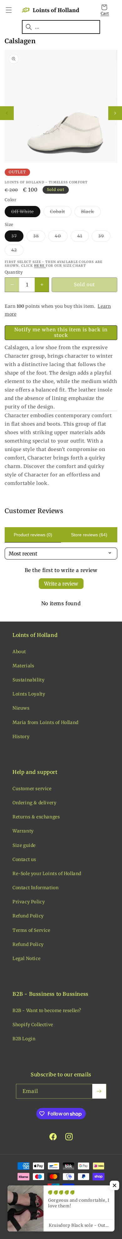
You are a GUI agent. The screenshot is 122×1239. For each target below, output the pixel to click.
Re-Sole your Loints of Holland (47, 873)
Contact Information (35, 887)
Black (91, 212)
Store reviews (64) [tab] (89, 534)
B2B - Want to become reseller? (47, 1010)
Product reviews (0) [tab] (33, 534)
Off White (25, 212)
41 (83, 237)
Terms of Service (31, 930)
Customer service (32, 788)
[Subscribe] (99, 1091)
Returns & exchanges (36, 817)
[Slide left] (7, 113)
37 (17, 237)
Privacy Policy (29, 902)
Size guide (24, 845)
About (19, 651)
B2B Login (24, 1039)
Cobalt (61, 212)
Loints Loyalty (29, 694)
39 (104, 237)
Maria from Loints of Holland (46, 722)
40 (61, 237)
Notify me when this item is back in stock (61, 332)
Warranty (23, 831)
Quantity (14, 272)
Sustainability (28, 680)
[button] (12, 10)
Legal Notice (26, 958)
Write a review (61, 583)
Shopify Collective (33, 1024)
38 (39, 237)
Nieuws (21, 708)
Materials (23, 666)
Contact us (24, 859)
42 (17, 251)
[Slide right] (115, 113)
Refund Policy (28, 916)
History (21, 736)
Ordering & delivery (34, 803)
